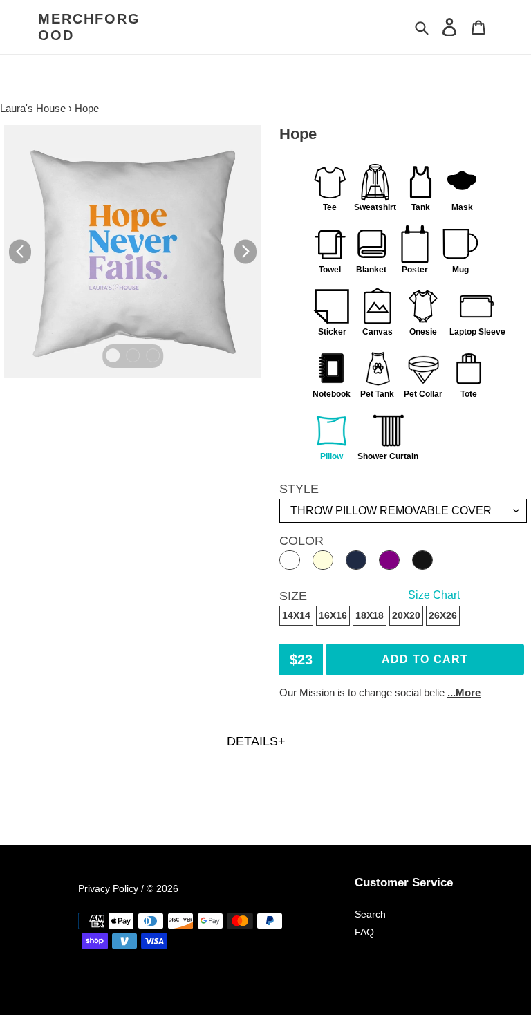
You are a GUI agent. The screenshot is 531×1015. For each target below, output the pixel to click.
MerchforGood (89, 27)
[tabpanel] (132, 251)
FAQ (364, 932)
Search (370, 914)
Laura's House (33, 108)
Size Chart (434, 595)
